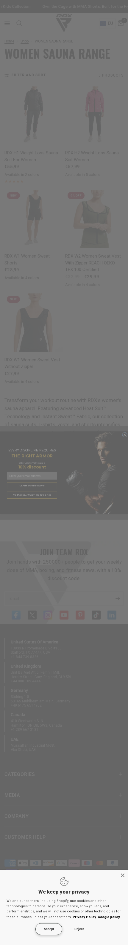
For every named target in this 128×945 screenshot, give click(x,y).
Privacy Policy (84, 917)
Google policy (109, 917)
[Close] (123, 875)
